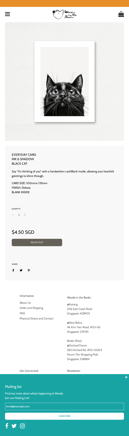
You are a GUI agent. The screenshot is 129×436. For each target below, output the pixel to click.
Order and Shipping (31, 308)
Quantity (16, 209)
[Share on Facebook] (14, 270)
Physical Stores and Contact (36, 318)
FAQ (22, 313)
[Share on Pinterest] (28, 270)
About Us (25, 302)
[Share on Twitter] (21, 270)
